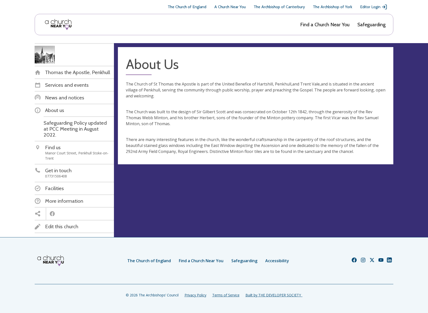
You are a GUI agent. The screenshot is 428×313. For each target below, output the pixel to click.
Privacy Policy (195, 295)
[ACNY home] (58, 24)
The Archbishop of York (332, 6)
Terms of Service (226, 295)
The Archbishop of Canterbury (279, 6)
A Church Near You (230, 6)
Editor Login (370, 6)
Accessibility (277, 260)
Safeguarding (371, 25)
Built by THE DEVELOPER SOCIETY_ (273, 295)
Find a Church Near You (324, 25)
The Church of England (187, 6)
